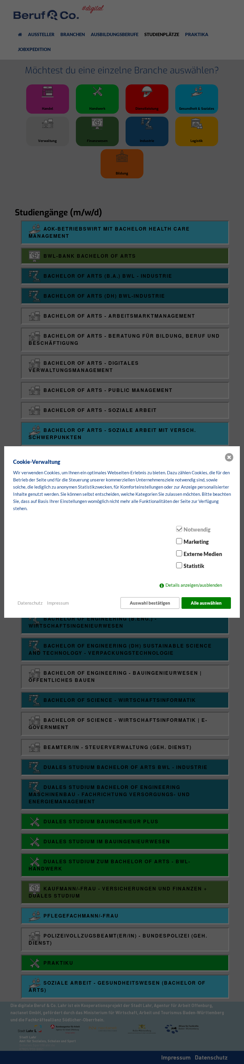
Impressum (58, 603)
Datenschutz (30, 603)
